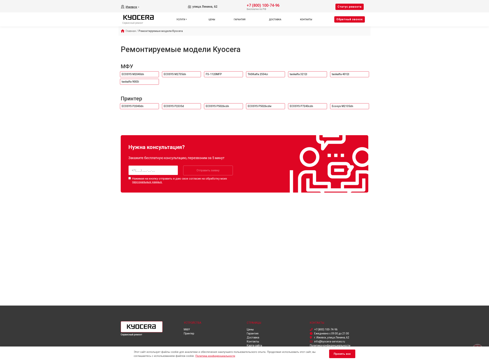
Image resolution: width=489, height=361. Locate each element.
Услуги (180, 19)
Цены (212, 19)
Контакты (306, 19)
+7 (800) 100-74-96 (263, 5)
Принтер (131, 98)
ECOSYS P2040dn (132, 106)
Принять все (342, 353)
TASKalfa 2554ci (258, 74)
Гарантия (239, 19)
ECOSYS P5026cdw (259, 106)
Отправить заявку (208, 170)
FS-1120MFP (214, 74)
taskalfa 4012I (340, 74)
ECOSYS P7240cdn (301, 106)
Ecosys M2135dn (342, 106)
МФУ (127, 66)
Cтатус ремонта (350, 6)
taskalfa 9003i (130, 81)
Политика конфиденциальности (215, 355)
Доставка (275, 19)
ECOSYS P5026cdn (217, 106)
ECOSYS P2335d (174, 106)
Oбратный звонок (349, 19)
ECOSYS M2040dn (133, 74)
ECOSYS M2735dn (175, 74)
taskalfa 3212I (298, 74)
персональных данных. (147, 182)
